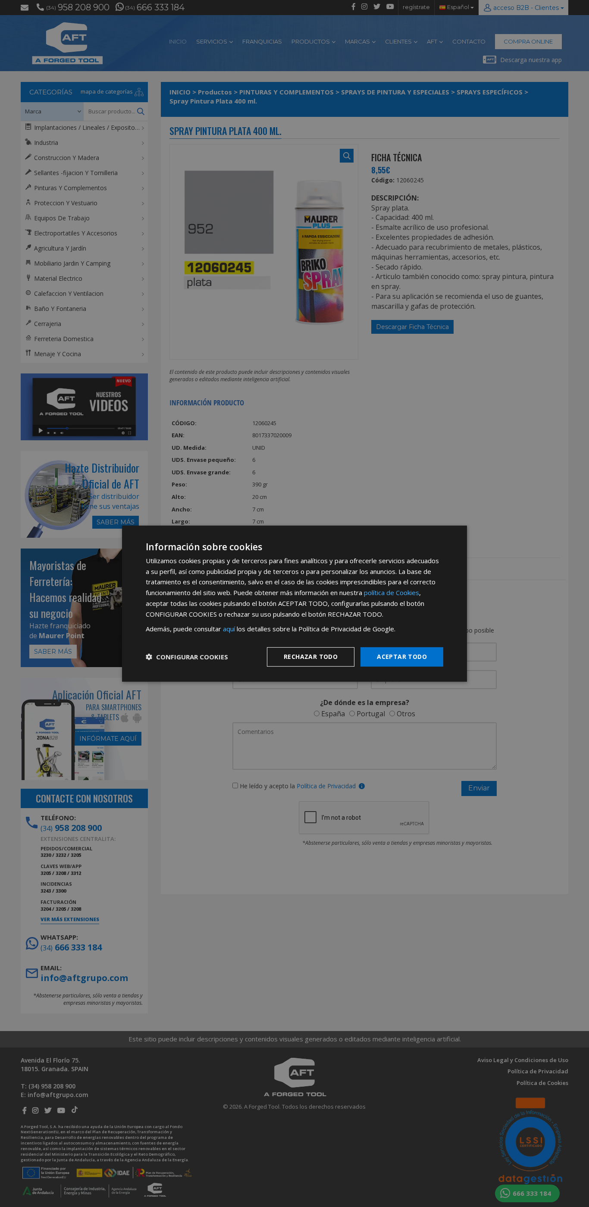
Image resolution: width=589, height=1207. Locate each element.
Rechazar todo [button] (311, 656)
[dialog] (294, 603)
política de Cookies (391, 592)
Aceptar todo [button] (402, 656)
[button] (187, 656)
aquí (229, 628)
